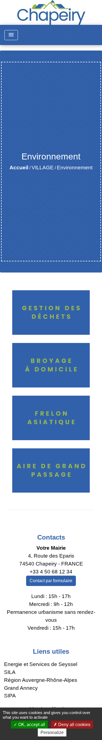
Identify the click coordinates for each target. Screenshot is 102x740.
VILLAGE (43, 167)
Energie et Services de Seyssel (40, 664)
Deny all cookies (73, 724)
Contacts (51, 537)
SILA (10, 672)
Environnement (74, 167)
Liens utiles (51, 651)
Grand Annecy (21, 688)
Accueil (19, 167)
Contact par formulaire (51, 580)
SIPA (10, 695)
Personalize (52, 732)
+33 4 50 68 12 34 (51, 572)
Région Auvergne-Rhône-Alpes (40, 680)
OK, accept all (31, 724)
